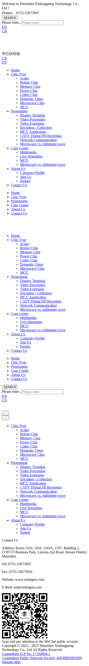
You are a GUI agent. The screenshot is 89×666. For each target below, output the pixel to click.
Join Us (25, 177)
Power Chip (28, 91)
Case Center (20, 148)
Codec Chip (28, 95)
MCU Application (33, 132)
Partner (25, 181)
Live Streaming (31, 156)
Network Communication (38, 140)
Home (15, 70)
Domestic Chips (31, 99)
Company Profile (32, 173)
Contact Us (19, 185)
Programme (19, 111)
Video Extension (32, 123)
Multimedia (28, 152)
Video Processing (32, 119)
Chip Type (18, 74)
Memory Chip (30, 86)
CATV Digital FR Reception (41, 136)
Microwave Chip (32, 103)
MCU (24, 107)
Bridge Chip (29, 82)
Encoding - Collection (36, 128)
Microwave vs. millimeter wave (42, 144)
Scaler (24, 78)
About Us (18, 169)
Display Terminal (32, 115)
